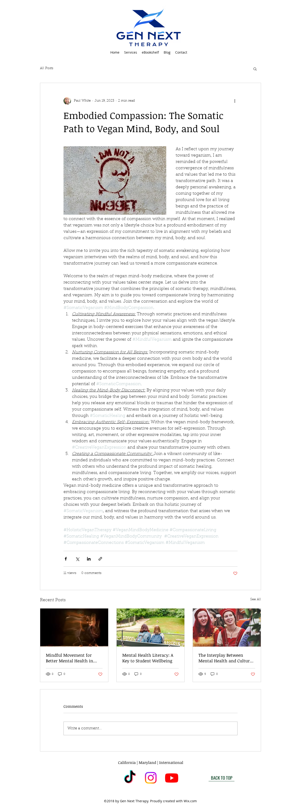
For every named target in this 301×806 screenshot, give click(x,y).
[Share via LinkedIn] (89, 559)
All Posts (46, 68)
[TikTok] (130, 778)
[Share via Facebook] (65, 559)
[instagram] (150, 778)
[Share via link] (100, 559)
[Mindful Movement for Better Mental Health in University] (74, 627)
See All (255, 599)
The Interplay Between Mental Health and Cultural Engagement (225, 658)
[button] (130, 52)
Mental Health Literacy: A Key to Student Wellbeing (147, 658)
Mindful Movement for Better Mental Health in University (69, 658)
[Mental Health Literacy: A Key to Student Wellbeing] (151, 627)
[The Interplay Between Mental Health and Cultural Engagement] (227, 627)
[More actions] (235, 101)
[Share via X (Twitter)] (77, 559)
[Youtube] (171, 778)
